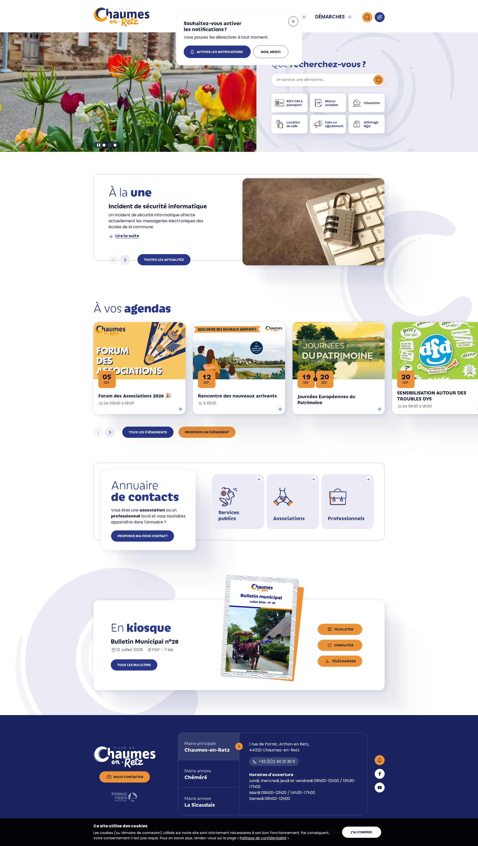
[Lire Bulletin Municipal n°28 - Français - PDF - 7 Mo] (259, 627)
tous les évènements (148, 432)
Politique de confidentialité (263, 838)
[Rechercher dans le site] (367, 17)
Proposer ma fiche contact (143, 535)
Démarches (330, 17)
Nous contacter (128, 776)
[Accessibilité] (380, 17)
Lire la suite (127, 236)
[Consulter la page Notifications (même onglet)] (380, 760)
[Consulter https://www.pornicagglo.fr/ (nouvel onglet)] (124, 796)
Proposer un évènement (207, 432)
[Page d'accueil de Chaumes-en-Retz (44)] (121, 17)
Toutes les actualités (164, 259)
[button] (104, 145)
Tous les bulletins (134, 664)
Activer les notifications (220, 51)
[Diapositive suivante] (125, 260)
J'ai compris (361, 832)
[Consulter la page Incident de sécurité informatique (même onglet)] (313, 221)
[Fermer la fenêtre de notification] (293, 21)
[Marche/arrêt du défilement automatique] (98, 145)
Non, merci (271, 51)
